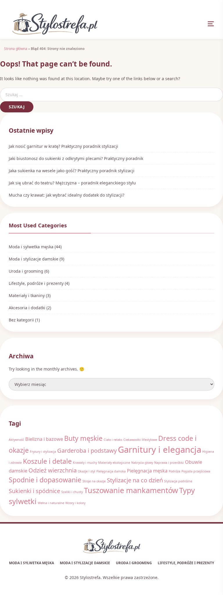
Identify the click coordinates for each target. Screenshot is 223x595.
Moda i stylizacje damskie (33, 259)
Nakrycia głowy (142, 463)
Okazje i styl (86, 471)
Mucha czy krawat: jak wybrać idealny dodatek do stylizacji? (66, 195)
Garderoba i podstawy (87, 450)
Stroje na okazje (94, 481)
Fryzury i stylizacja (43, 452)
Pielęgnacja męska (147, 471)
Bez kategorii (21, 320)
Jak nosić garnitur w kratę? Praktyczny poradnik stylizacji (63, 146)
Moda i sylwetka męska (31, 246)
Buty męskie (83, 438)
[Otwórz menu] (210, 23)
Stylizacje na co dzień (135, 480)
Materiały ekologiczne (114, 463)
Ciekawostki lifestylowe (140, 440)
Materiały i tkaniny (27, 295)
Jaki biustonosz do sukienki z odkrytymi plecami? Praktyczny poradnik (76, 158)
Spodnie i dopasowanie (45, 479)
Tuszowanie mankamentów (131, 490)
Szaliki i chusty (72, 492)
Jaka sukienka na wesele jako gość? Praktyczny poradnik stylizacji (71, 170)
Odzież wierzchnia (52, 470)
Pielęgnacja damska (111, 471)
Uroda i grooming (26, 271)
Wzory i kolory (75, 503)
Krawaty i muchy (85, 463)
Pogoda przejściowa (195, 471)
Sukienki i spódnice (34, 491)
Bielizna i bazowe (44, 439)
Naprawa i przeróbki (169, 463)
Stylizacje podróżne (178, 481)
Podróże (174, 471)
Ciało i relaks (113, 440)
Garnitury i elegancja (159, 449)
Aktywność (16, 440)
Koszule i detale (47, 461)
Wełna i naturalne (51, 503)
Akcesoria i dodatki (27, 307)
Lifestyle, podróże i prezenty (36, 283)
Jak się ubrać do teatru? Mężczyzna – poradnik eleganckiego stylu (72, 183)
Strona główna (15, 48)
